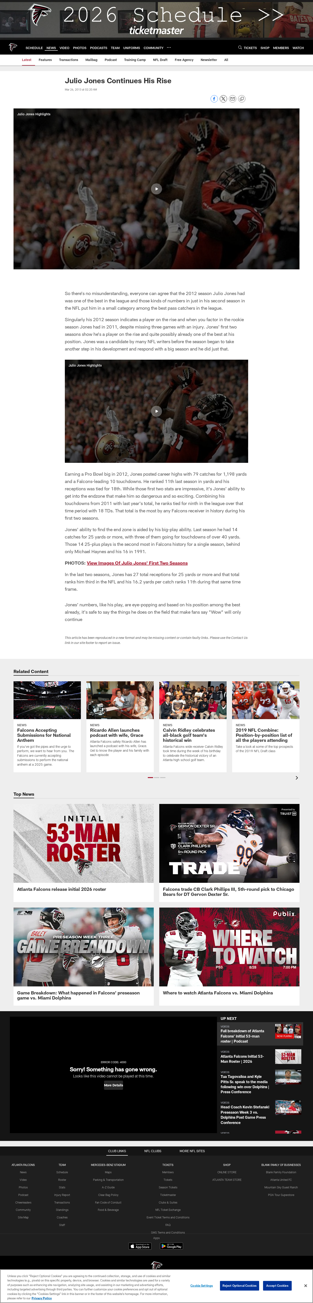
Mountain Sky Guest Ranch (281, 1187)
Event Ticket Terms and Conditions (168, 1217)
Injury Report (62, 1194)
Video (23, 1179)
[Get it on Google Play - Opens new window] (171, 1248)
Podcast (23, 1194)
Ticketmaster (168, 1194)
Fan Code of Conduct (108, 1202)
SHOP (227, 1164)
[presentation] (297, 778)
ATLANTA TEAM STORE (227, 1179)
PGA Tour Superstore (281, 1194)
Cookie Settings (201, 1285)
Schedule (62, 1172)
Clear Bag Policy (108, 1194)
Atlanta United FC (281, 1179)
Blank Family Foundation (281, 1172)
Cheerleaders (23, 1202)
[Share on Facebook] (214, 101)
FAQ (167, 1224)
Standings (62, 1209)
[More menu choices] (169, 47)
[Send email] (232, 101)
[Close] (306, 1286)
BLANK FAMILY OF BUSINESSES (281, 1164)
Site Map (23, 1217)
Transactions (62, 1202)
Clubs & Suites (168, 1202)
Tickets (168, 1179)
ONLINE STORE (226, 1172)
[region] (156, 1286)
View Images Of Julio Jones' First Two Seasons (137, 563)
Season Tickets (168, 1187)
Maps (108, 1172)
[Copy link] (241, 99)
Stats (62, 1187)
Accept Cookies (277, 1285)
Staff (62, 1224)
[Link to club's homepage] (12, 47)
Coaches (62, 1217)
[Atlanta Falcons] (156, 1267)
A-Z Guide (108, 1187)
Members (168, 1172)
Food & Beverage (108, 1209)
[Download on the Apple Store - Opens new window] (140, 1247)
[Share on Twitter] (223, 101)
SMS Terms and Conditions (168, 1232)
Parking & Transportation (108, 1179)
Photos (23, 1187)
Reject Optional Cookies (239, 1285)
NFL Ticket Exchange (168, 1209)
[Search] (240, 47)
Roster (62, 1179)
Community (23, 1209)
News (23, 1172)
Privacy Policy (42, 1298)
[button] (156, 188)
